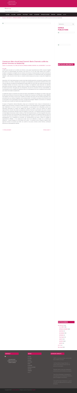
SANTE (60, 339)
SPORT (31, 14)
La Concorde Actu (15, 389)
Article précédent (7, 129)
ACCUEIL (8, 14)
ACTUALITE (20, 65)
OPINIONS (59, 14)
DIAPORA (53, 14)
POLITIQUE (25, 14)
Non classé (60, 347)
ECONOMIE (36, 14)
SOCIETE (19, 14)
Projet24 (33, 389)
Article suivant (47, 129)
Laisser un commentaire (7, 65)
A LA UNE (13, 14)
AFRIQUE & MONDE (45, 14)
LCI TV (64, 14)
